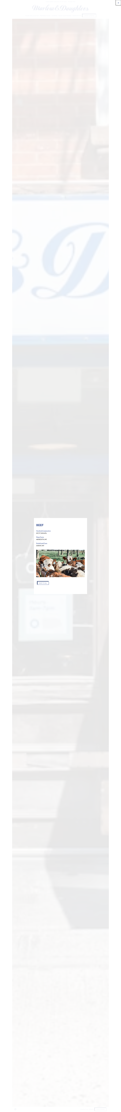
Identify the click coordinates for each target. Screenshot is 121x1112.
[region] (60, 556)
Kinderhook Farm (41, 543)
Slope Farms (40, 537)
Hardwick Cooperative (43, 531)
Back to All (44, 583)
